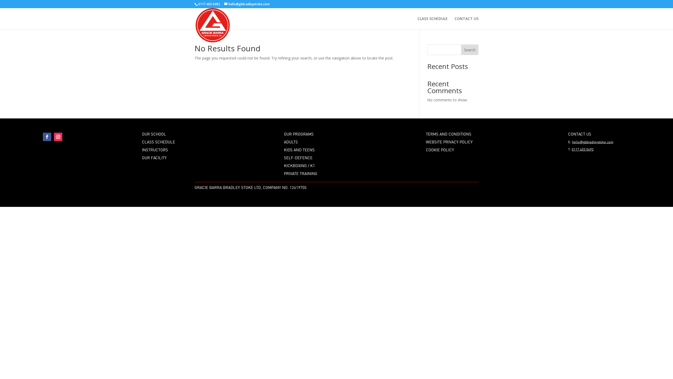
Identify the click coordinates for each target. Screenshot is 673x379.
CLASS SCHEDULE (432, 19)
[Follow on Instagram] (58, 137)
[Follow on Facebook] (47, 137)
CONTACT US (466, 19)
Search (470, 49)
